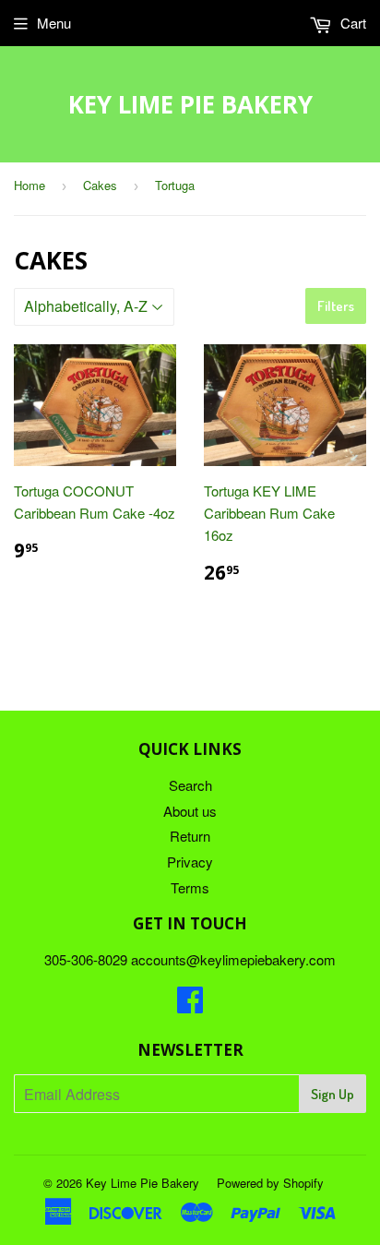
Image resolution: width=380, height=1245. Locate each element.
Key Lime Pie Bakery (190, 104)
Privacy (190, 861)
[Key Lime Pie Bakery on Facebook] (190, 1004)
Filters (335, 306)
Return (190, 835)
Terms (190, 887)
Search (190, 785)
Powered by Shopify (270, 1182)
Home (29, 185)
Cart (351, 22)
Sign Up (332, 1094)
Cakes (100, 185)
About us (190, 810)
